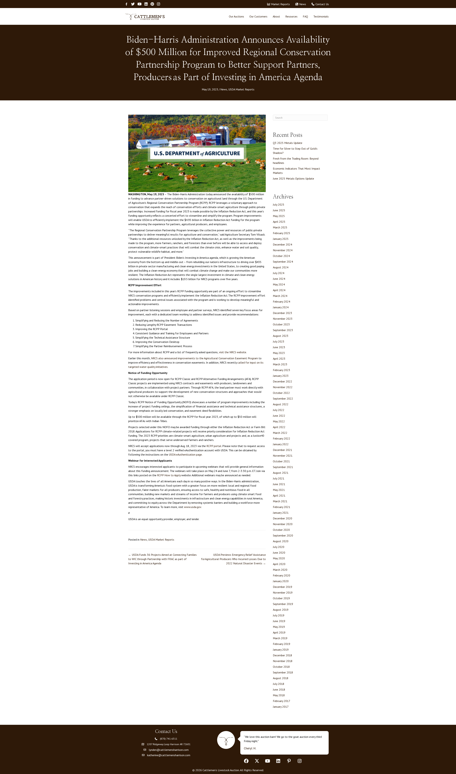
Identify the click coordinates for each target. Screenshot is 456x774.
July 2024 (278, 273)
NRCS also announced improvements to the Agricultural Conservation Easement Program (204, 358)
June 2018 (279, 689)
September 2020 (283, 535)
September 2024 (283, 261)
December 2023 (282, 313)
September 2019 (283, 604)
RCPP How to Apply (169, 475)
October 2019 (281, 598)
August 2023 (280, 336)
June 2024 (279, 278)
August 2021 (280, 472)
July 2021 (278, 478)
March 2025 (280, 227)
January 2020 (281, 581)
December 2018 (282, 655)
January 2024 (281, 307)
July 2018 (278, 684)
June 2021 (279, 484)
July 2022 (278, 410)
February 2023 (281, 370)
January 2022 (281, 444)
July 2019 (278, 615)
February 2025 (281, 233)
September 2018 (283, 672)
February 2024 (281, 301)
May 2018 (279, 695)
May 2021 (279, 490)
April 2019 (279, 632)
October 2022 (281, 393)
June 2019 (279, 621)
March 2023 (280, 364)
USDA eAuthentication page (185, 454)
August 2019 (280, 609)
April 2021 (279, 495)
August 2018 (280, 678)
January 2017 (281, 706)
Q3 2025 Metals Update (287, 143)
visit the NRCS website (232, 352)
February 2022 (281, 438)
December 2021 (282, 450)
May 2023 (279, 353)
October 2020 (281, 530)
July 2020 (278, 547)
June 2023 (279, 347)
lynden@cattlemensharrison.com (169, 750)
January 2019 (281, 649)
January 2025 (281, 239)
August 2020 (280, 541)
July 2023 (278, 341)
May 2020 (279, 558)
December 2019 (282, 587)
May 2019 (279, 627)
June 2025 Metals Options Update (293, 178)
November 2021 (282, 455)
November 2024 (282, 250)
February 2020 (281, 575)
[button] (246, 760)
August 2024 (280, 267)
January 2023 (281, 375)
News (223, 89)
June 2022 (279, 415)
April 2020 (279, 564)
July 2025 (278, 204)
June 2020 (279, 552)
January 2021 (281, 512)
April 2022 (279, 427)
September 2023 (283, 330)
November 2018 (282, 661)
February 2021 (281, 507)
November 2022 (282, 387)
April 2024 (279, 290)
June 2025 (279, 210)
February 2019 (281, 644)
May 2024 (279, 284)
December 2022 (282, 381)
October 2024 (281, 256)
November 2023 (282, 318)
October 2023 (281, 324)
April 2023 (279, 358)
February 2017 (281, 701)
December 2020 (282, 518)
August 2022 (280, 404)
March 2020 (280, 569)
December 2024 (282, 244)
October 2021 (281, 461)
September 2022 (283, 398)
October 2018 (281, 666)
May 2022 (279, 421)
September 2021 (283, 467)
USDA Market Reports (241, 89)
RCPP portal (213, 446)
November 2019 (282, 592)
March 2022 (280, 433)
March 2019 (280, 638)
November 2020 (282, 524)
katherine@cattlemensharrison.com (168, 755)
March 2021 (280, 501)
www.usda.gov (192, 507)
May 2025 (279, 216)
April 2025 (279, 221)
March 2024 (280, 296)
